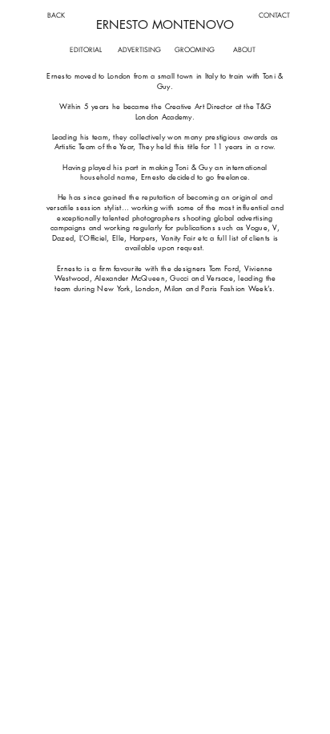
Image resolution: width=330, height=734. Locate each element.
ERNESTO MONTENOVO (165, 24)
